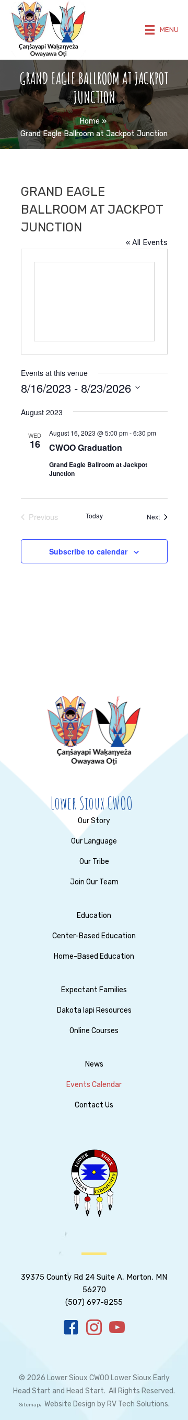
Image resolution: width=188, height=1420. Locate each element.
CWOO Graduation (85, 447)
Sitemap (29, 1405)
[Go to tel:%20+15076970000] (94, 1282)
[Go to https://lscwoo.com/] (91, 803)
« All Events (147, 242)
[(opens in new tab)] (94, 1183)
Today (94, 516)
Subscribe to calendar (88, 551)
